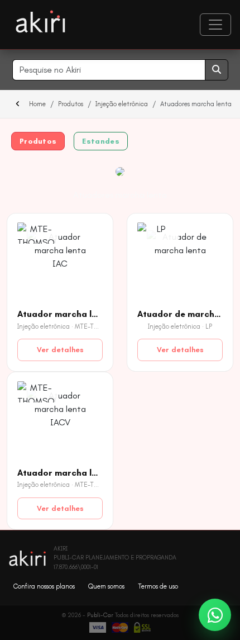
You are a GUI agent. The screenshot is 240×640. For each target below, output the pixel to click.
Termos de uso (158, 586)
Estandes (100, 141)
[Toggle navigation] (215, 24)
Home (37, 104)
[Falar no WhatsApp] (215, 615)
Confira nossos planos (44, 586)
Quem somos (106, 586)
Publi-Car (100, 615)
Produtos (70, 104)
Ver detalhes (60, 349)
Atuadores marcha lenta (120, 194)
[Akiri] (40, 22)
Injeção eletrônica (121, 104)
